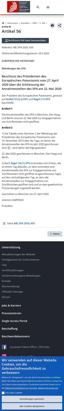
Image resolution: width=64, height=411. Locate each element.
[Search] (38, 7)
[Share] (59, 25)
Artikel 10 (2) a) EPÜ (17, 99)
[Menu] (48, 7)
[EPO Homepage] (18, 7)
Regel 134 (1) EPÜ (20, 163)
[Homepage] (3, 23)
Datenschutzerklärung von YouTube (21, 388)
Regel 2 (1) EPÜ (42, 99)
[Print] (52, 25)
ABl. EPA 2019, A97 (24, 223)
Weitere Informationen (48, 388)
